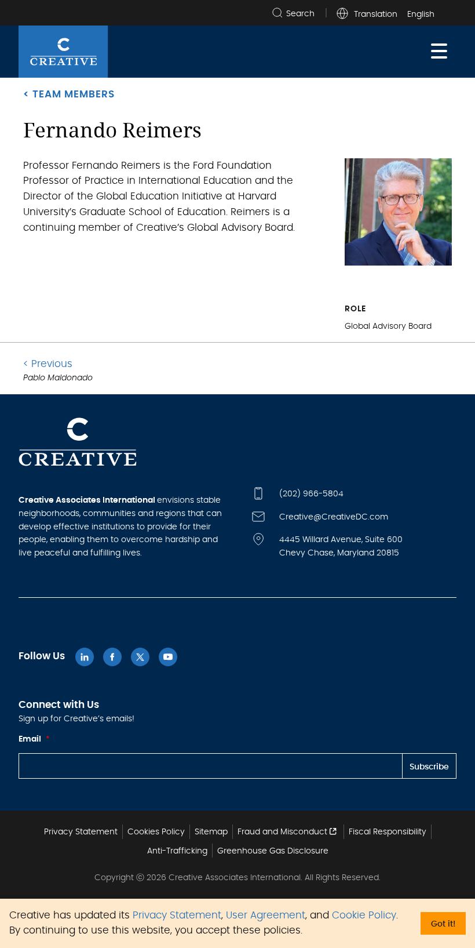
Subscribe (429, 767)
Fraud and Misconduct (282, 832)
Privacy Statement (177, 915)
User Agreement (265, 915)
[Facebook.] (112, 657)
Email (34, 739)
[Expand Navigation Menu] (439, 51)
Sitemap (211, 832)
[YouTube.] (168, 657)
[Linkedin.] (84, 657)
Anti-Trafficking (177, 851)
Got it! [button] (443, 924)
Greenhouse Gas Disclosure (272, 851)
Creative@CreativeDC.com (333, 517)
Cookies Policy (156, 832)
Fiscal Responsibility (387, 832)
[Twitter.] (140, 657)
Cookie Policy (364, 915)
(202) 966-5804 (311, 494)
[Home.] (63, 52)
